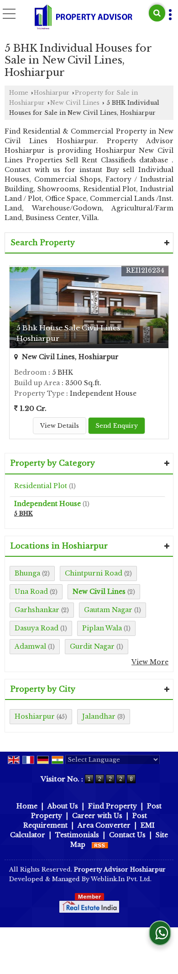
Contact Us (127, 835)
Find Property (112, 806)
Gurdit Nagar (92, 646)
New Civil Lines (74, 102)
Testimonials (77, 835)
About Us (62, 806)
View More (149, 662)
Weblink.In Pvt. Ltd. (121, 879)
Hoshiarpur (51, 92)
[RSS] (100, 844)
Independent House (47, 504)
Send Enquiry (116, 425)
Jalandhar (98, 716)
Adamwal (30, 646)
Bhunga (27, 573)
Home (18, 92)
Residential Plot (40, 486)
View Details (59, 425)
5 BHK (23, 513)
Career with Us (97, 816)
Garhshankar (37, 610)
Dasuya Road (36, 628)
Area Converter (104, 825)
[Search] (157, 13)
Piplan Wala (102, 628)
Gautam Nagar (108, 610)
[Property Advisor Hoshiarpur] (83, 17)
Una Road (31, 591)
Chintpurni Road (93, 573)
